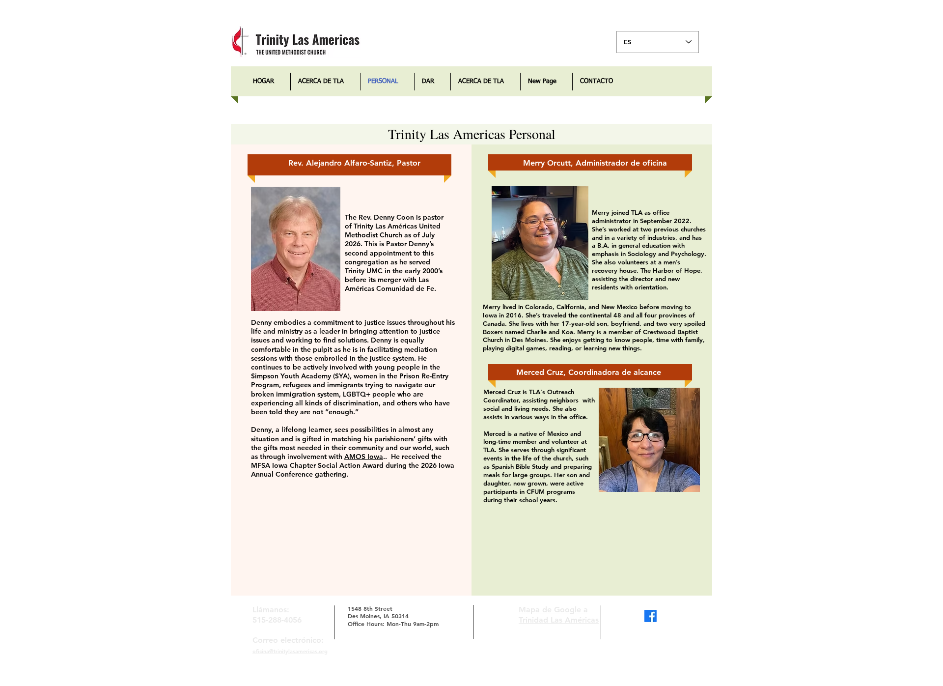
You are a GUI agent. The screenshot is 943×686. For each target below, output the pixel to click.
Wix (529, 678)
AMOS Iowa (363, 456)
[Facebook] (650, 616)
